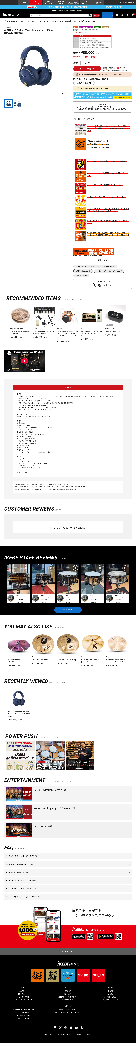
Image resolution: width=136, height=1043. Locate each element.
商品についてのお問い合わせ (86, 119)
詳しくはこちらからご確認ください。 (105, 884)
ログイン (121, 2)
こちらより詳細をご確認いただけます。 (39, 900)
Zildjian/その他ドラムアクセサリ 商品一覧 (109, 271)
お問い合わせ (67, 994)
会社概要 (111, 991)
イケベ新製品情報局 (24, 1013)
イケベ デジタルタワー (24, 1015)
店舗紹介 (111, 994)
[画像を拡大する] (62, 93)
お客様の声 (67, 991)
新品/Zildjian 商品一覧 (83, 271)
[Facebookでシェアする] (99, 285)
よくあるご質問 (24, 997)
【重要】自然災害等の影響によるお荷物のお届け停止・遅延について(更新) (68, 10)
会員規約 (79, 1034)
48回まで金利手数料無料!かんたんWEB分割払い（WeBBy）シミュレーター (104, 74)
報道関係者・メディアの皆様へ (67, 997)
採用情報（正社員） (110, 997)
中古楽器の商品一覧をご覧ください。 (69, 875)
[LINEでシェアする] (105, 285)
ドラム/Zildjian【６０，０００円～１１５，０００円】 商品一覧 (95, 266)
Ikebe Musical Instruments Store (24, 1010)
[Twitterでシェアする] (94, 285)
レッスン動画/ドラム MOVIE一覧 (50, 790)
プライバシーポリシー (48, 1034)
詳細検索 (96, 15)
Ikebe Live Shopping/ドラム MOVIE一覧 (54, 808)
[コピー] (110, 285)
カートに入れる (85, 69)
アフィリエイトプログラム (23, 1000)
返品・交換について (24, 994)
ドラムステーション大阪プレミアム (87, 107)
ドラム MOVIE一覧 (43, 826)
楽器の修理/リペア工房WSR (67, 1010)
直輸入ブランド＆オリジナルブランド (67, 1013)
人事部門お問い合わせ (67, 1000)
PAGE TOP (69, 951)
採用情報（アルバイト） (111, 1000)
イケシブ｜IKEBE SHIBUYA (24, 1018)
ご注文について (24, 991)
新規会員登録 (129, 2)
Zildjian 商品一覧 (81, 275)
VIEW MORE (68, 610)
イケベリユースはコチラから (34, 892)
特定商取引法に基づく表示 (65, 1034)
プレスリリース (89, 1034)
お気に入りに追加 (82, 83)
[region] (68, 704)
